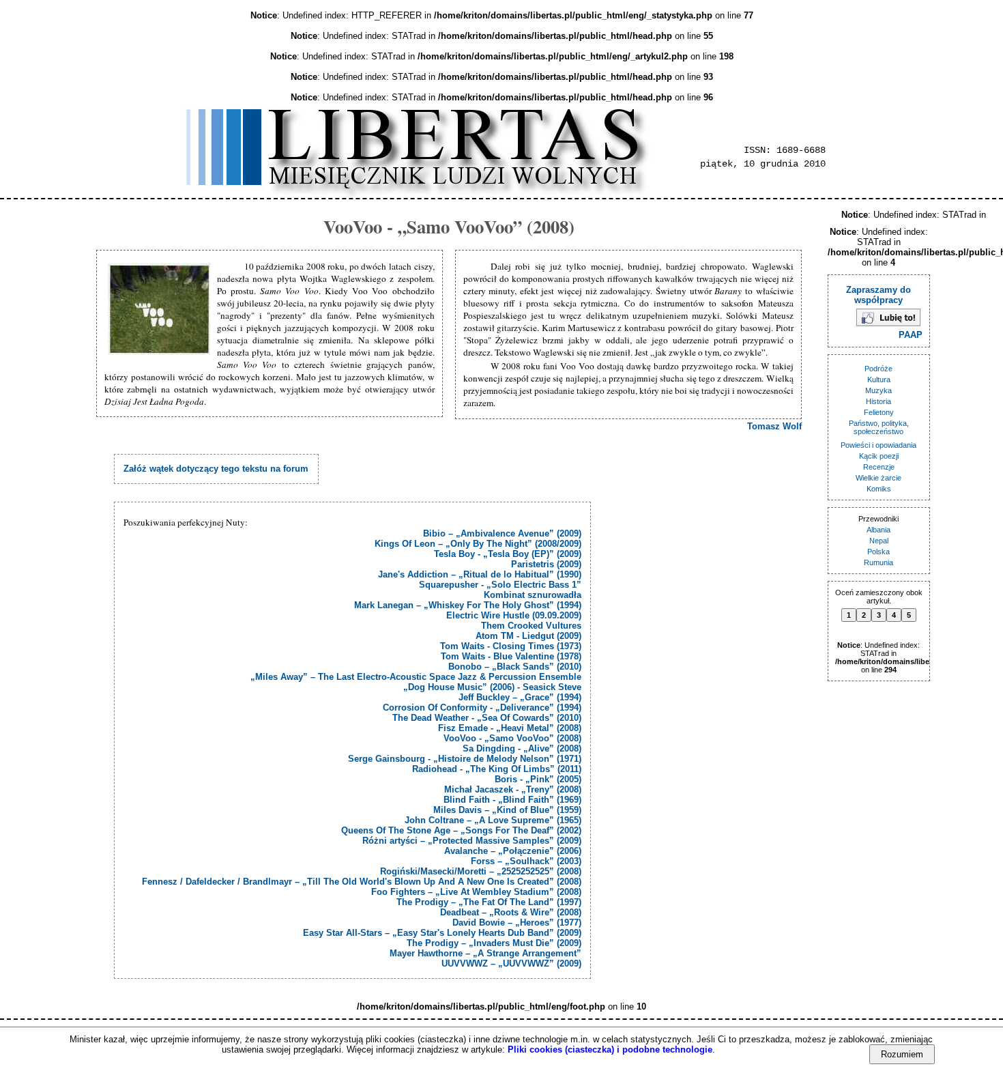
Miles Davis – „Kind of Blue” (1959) (507, 810)
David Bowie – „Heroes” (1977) (516, 922)
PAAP (910, 335)
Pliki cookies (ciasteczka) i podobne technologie (610, 1049)
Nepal (878, 541)
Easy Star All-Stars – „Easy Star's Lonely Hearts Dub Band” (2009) (442, 933)
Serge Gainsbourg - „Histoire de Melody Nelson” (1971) (464, 759)
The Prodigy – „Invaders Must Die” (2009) (494, 943)
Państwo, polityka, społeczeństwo (879, 427)
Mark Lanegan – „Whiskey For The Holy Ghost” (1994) (467, 605)
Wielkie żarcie (878, 478)
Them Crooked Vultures (531, 625)
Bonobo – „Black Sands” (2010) (514, 666)
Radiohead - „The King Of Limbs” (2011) (496, 769)
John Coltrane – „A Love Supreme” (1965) (493, 820)
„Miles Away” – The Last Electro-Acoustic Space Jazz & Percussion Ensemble (415, 677)
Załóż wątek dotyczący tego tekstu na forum (215, 468)
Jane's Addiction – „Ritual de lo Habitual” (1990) (479, 574)
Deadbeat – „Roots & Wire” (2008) (510, 912)
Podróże (878, 369)
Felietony (879, 412)
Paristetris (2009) (546, 564)
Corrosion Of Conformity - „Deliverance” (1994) (482, 707)
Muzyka (878, 390)
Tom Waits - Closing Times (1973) (510, 646)
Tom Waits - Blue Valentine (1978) (511, 656)
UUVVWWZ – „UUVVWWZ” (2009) (511, 963)
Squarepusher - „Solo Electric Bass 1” (500, 585)
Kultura (878, 379)
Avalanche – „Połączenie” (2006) (512, 851)
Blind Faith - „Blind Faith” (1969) (512, 800)
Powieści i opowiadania (878, 445)
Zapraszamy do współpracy (878, 295)
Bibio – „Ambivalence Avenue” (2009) (502, 533)
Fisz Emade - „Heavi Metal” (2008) (509, 728)
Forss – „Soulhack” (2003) (526, 861)
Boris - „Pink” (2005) (538, 779)
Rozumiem (902, 1054)
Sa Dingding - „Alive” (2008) (522, 748)
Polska (878, 551)
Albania (878, 530)
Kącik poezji (879, 456)
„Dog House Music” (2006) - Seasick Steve (492, 687)
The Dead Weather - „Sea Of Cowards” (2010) (486, 718)
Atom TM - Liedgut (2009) (528, 636)
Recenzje (879, 467)
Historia (878, 401)
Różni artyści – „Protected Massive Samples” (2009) (471, 841)
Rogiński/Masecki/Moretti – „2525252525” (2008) (480, 871)
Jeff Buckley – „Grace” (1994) (520, 697)
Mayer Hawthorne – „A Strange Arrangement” (485, 953)
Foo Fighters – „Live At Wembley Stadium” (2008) (476, 892)
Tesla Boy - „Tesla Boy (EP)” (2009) (507, 554)
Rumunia (878, 562)
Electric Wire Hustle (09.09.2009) (513, 615)
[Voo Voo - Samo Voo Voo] (160, 310)
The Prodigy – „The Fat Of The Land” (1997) (488, 902)
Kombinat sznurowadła (532, 595)
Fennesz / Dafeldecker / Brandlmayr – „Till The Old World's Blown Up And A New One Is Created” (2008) (361, 881)
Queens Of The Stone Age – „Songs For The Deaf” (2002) (461, 830)
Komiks (879, 489)
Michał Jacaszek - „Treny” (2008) (512, 789)
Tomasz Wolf (774, 426)
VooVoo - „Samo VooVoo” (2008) (512, 738)
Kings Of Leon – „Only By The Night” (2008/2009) (478, 544)
